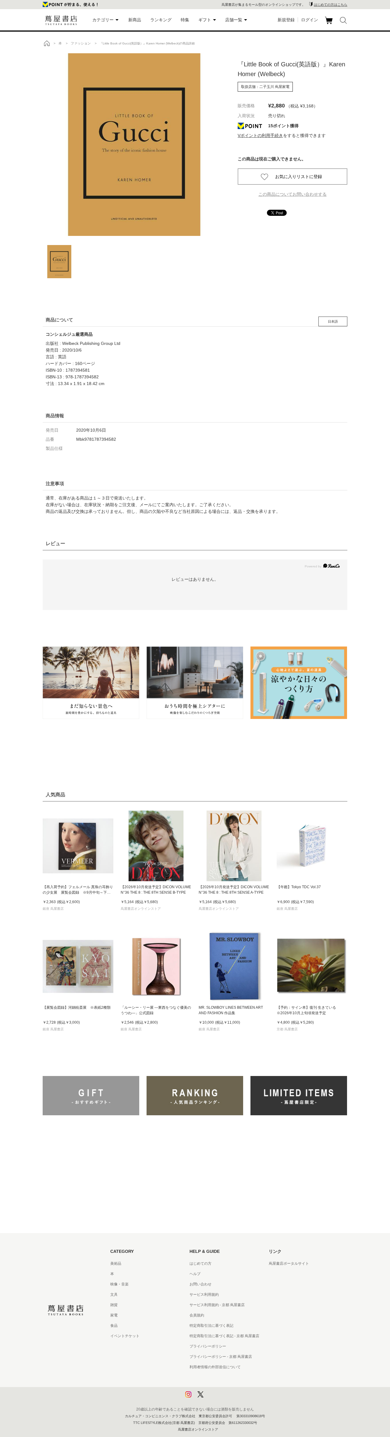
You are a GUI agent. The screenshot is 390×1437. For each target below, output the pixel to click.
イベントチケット (125, 1336)
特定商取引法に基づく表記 (211, 1325)
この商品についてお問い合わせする (292, 194)
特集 (185, 19)
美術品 (115, 1263)
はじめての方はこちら (330, 4)
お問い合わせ (200, 1284)
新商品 (134, 19)
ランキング (161, 19)
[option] (134, 144)
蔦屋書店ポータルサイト (289, 1263)
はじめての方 (200, 1263)
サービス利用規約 (204, 1294)
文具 (114, 1294)
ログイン (309, 19)
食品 (114, 1325)
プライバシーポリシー (208, 1346)
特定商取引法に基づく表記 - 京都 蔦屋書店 (224, 1336)
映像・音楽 (119, 1284)
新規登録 (286, 19)
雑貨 (114, 1305)
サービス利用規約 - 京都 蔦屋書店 (217, 1305)
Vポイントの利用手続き (260, 135)
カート (329, 24)
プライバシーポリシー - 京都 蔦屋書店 (221, 1357)
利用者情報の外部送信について (215, 1367)
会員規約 (197, 1315)
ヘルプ (195, 1274)
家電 (114, 1315)
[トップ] (47, 43)
